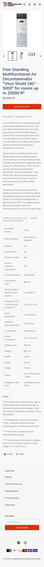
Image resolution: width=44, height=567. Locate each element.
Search (8, 477)
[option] (12, 56)
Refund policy (12, 491)
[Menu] (39, 4)
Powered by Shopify (32, 559)
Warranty (10, 504)
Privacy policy (12, 497)
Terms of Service (13, 484)
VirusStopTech (17, 559)
